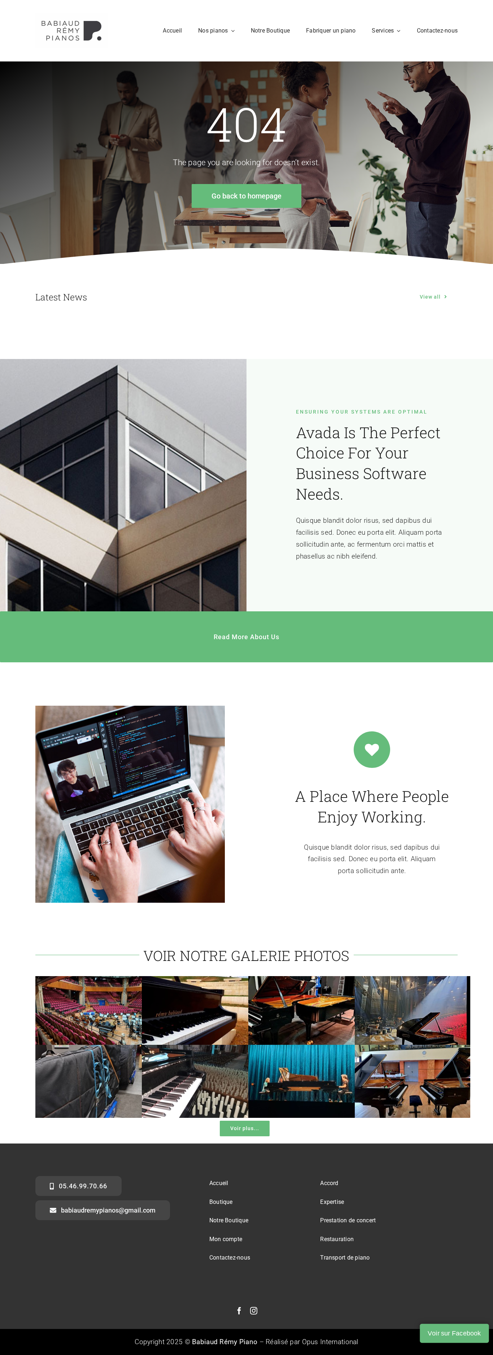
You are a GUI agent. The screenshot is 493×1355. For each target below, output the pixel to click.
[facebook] (239, 1311)
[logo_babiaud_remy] (71, 17)
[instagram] (253, 1311)
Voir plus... (244, 1128)
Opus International (330, 1342)
